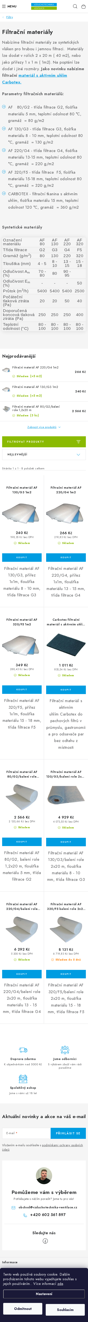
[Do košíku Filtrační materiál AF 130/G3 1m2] (22, 557)
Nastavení (44, 1293)
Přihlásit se (68, 1133)
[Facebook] (45, 1241)
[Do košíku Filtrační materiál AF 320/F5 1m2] (22, 689)
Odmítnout (23, 1308)
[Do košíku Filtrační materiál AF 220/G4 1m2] (66, 557)
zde (60, 1283)
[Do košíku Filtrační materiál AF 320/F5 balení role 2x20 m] (66, 974)
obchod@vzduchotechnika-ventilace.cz (48, 1207)
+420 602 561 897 (47, 1214)
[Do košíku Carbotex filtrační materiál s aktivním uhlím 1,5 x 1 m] (66, 690)
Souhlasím (65, 1309)
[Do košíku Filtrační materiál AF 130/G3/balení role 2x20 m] (66, 842)
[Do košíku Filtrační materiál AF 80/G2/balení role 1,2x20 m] (22, 842)
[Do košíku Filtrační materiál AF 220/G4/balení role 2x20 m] (22, 974)
